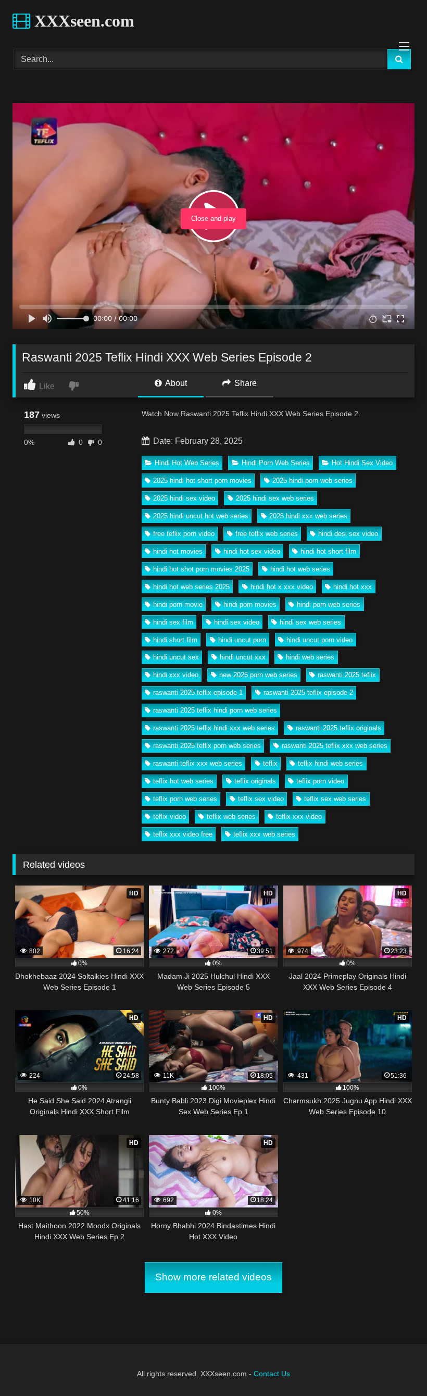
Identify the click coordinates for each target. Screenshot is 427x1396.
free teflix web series (266, 534)
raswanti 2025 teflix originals (338, 728)
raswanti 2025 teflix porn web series (207, 746)
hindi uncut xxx (243, 657)
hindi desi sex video (348, 534)
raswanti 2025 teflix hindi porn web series (215, 710)
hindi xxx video (175, 675)
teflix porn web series (185, 799)
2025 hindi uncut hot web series (200, 516)
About (175, 383)
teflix (270, 763)
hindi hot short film (328, 551)
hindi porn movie (178, 604)
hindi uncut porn (242, 640)
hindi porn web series (328, 604)
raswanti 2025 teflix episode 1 (198, 692)
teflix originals (255, 781)
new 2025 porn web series (258, 675)
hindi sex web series (310, 622)
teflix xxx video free (182, 834)
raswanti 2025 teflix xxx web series (334, 746)
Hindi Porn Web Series (276, 463)
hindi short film (175, 640)
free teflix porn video (184, 534)
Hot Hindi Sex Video (362, 463)
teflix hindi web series (330, 763)
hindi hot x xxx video (281, 587)
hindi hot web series (300, 569)
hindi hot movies (178, 551)
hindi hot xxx (352, 587)
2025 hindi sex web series (275, 498)
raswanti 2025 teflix (347, 675)
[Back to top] (394, 1365)
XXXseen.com (82, 20)
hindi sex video (236, 622)
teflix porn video (320, 781)
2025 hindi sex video (184, 498)
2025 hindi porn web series (312, 480)
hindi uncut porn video (319, 640)
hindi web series (310, 657)
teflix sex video (261, 799)
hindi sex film (173, 622)
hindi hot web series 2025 (191, 587)
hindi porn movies (250, 604)
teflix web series (231, 816)
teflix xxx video (299, 816)
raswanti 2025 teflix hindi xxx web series (214, 728)
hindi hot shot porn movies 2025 (201, 569)
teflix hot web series (183, 781)
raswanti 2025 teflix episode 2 (308, 692)
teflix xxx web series (264, 834)
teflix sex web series (335, 799)
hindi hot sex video (251, 551)
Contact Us (272, 1373)
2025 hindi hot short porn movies (202, 480)
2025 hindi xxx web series (308, 516)
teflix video (169, 816)
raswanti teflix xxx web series (197, 763)
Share (244, 383)
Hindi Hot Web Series (187, 463)
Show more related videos (213, 1277)
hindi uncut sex (176, 657)
